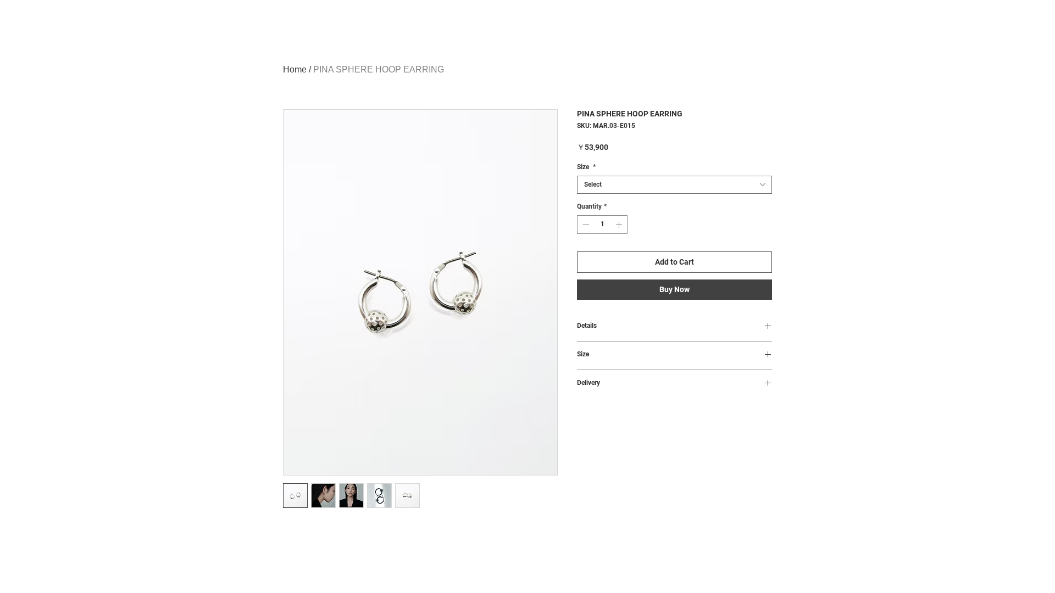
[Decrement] (585, 224)
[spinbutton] (602, 224)
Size (586, 167)
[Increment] (620, 224)
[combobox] (674, 185)
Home (295, 69)
